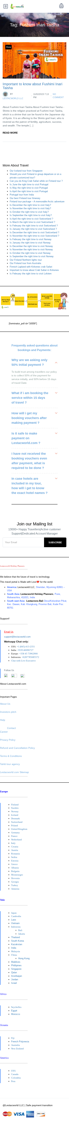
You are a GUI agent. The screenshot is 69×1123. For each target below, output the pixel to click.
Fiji (13, 1038)
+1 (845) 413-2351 (26, 646)
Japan (14, 913)
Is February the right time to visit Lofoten (30, 273)
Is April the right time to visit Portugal (29, 191)
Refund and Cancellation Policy (17, 747)
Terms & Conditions (11, 756)
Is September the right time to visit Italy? (31, 215)
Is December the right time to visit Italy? (30, 205)
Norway (15, 811)
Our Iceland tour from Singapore (26, 170)
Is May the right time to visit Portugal (29, 187)
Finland (15, 804)
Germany (15, 832)
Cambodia (16, 916)
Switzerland (16, 822)
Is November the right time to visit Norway (31, 249)
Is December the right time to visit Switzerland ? (34, 232)
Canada (14, 1074)
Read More (10, 132)
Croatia (14, 846)
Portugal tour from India (22, 194)
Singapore (16, 969)
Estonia (14, 860)
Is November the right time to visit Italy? (30, 208)
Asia (8, 47)
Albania (15, 867)
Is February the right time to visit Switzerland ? (34, 225)
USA (13, 1070)
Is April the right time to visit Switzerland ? (31, 218)
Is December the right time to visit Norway (31, 246)
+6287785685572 (30, 657)
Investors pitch (8, 711)
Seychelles (16, 1007)
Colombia (16, 1077)
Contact (11, 728)
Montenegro (17, 874)
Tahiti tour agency (10, 764)
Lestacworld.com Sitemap (14, 772)
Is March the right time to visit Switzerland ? (32, 222)
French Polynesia (20, 1041)
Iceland (14, 815)
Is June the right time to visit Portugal (29, 184)
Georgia (15, 881)
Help (2, 720)
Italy (13, 843)
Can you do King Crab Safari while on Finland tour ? (36, 181)
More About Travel (15, 165)
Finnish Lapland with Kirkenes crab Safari (31, 266)
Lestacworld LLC (13, 96)
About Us (5, 703)
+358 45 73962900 (28, 653)
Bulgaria (15, 871)
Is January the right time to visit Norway (30, 242)
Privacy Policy (7, 739)
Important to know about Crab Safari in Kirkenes (34, 270)
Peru (13, 1081)
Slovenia (15, 878)
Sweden (15, 808)
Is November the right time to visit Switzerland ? (34, 235)
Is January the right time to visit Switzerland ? (33, 229)
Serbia (14, 857)
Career (4, 731)
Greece (14, 864)
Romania (15, 853)
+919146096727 (25, 650)
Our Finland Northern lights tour (26, 260)
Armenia (15, 888)
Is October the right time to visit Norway (30, 253)
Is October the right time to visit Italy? (29, 212)
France (14, 836)
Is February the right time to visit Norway (30, 239)
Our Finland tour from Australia (25, 263)
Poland (14, 825)
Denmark (15, 818)
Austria (14, 850)
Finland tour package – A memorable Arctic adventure (37, 201)
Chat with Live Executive (23, 660)
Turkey (14, 885)
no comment (58, 96)
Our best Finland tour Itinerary (25, 198)
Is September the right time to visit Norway (32, 256)
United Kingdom (19, 829)
